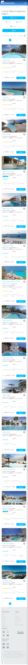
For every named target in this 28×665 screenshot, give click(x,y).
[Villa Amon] (14, 51)
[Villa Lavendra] (14, 349)
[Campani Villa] (14, 237)
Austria (3, 622)
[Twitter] (4, 635)
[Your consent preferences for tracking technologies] (2, 662)
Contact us (17, 616)
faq (15, 614)
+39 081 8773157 (18, 657)
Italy (3, 614)
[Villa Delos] (14, 125)
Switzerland (4, 626)
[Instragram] (8, 632)
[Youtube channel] (8, 635)
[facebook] (4, 632)
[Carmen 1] (14, 88)
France (3, 624)
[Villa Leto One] (14, 163)
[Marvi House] (14, 498)
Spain (3, 620)
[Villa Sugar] (14, 386)
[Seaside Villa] (14, 572)
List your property (19, 624)
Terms (16, 622)
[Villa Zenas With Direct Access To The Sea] (14, 273)
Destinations (8, 6)
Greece (13, 6)
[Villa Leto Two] (14, 200)
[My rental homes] (10, 3)
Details (21, 78)
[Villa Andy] (14, 423)
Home (3, 6)
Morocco (4, 618)
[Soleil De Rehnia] (14, 460)
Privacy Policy (18, 620)
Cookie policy (18, 618)
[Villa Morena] (14, 312)
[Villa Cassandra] (14, 535)
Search (13, 30)
